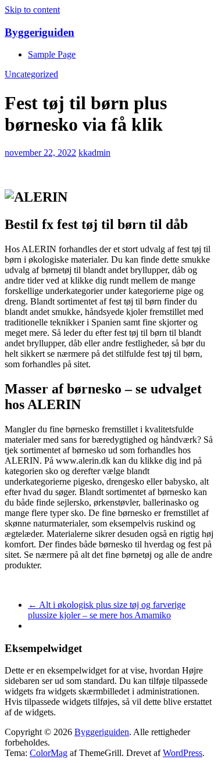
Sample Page (52, 54)
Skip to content (32, 10)
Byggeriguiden (39, 32)
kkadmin (94, 152)
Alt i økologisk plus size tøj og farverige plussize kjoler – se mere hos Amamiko (106, 610)
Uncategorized (31, 74)
